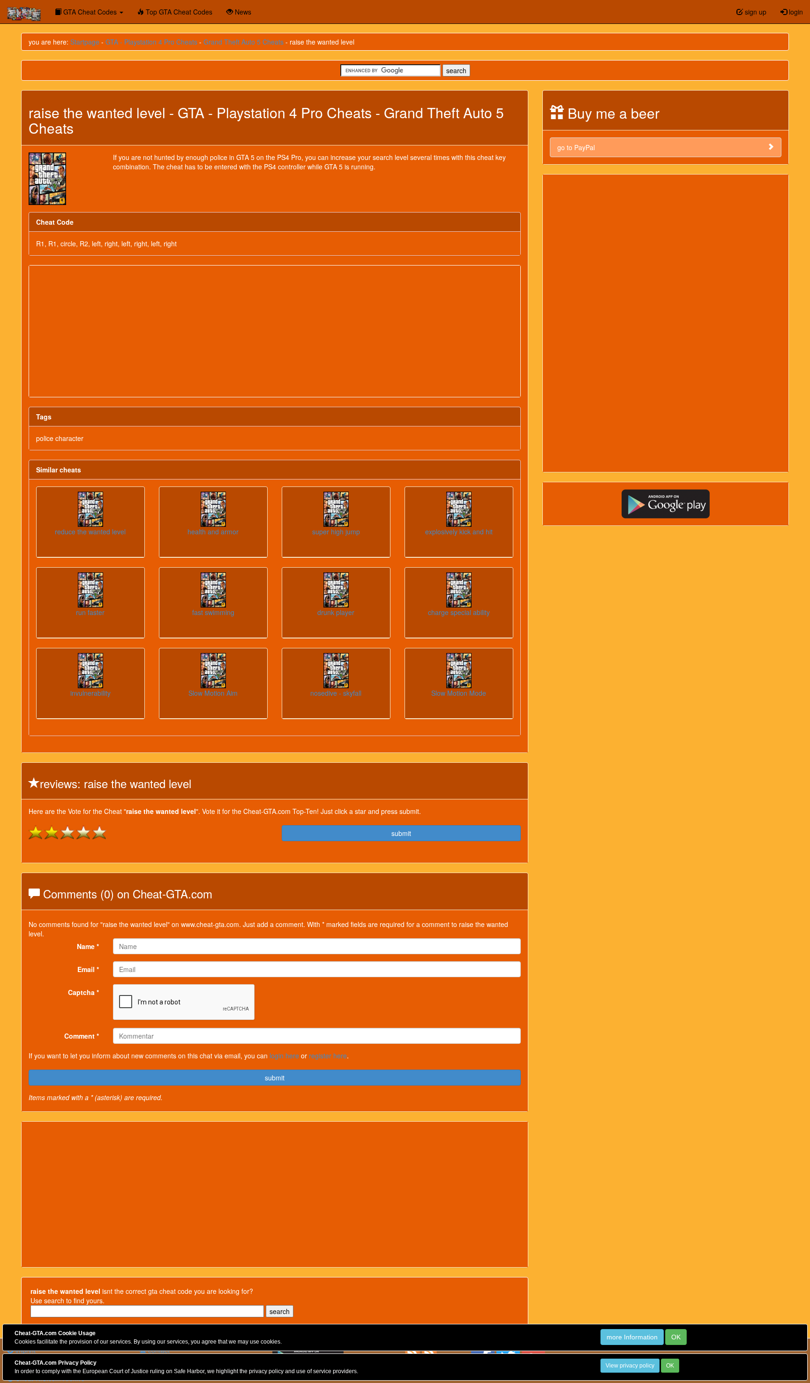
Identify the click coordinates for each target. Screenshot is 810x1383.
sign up (754, 11)
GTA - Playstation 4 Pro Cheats (151, 41)
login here (284, 1055)
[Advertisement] (274, 331)
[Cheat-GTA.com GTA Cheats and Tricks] (24, 11)
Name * (88, 946)
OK (676, 1337)
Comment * (81, 1036)
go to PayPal (576, 147)
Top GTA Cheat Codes (178, 11)
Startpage (84, 41)
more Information (632, 1337)
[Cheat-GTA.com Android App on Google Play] (666, 503)
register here (328, 1055)
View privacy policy (630, 1365)
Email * (88, 969)
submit (401, 833)
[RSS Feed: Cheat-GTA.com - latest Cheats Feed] (429, 1352)
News (242, 11)
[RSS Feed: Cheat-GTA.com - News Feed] (412, 1352)
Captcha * (83, 992)
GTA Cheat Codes (90, 11)
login (795, 11)
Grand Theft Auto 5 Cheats (243, 41)
